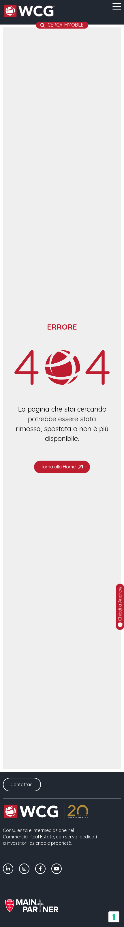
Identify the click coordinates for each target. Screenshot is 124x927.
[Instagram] (24, 869)
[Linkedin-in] (8, 869)
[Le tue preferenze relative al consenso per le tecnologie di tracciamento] (113, 916)
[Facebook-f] (40, 869)
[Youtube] (56, 869)
